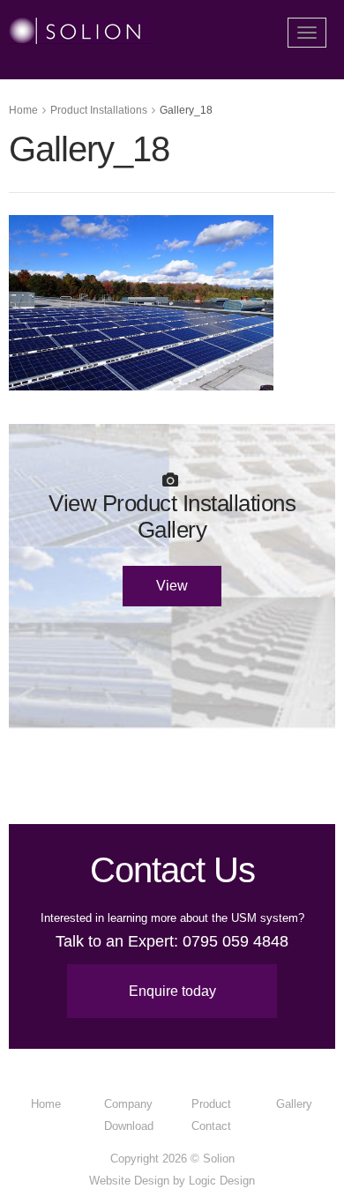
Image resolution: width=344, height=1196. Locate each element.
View (172, 585)
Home (23, 110)
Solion (219, 1158)
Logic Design (222, 1180)
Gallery (294, 1104)
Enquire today (172, 991)
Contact (211, 1126)
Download (128, 1126)
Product (211, 1104)
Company (128, 1104)
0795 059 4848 (235, 941)
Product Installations (98, 110)
